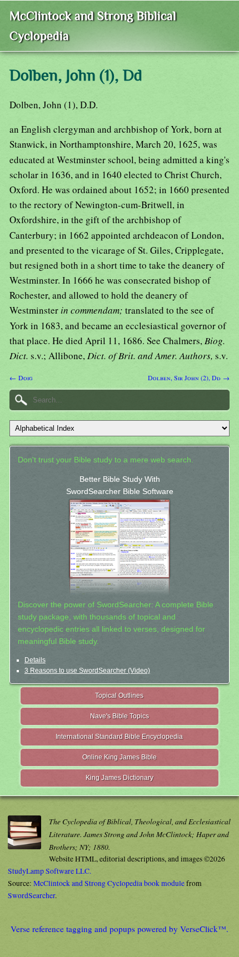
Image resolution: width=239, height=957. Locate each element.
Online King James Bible (119, 757)
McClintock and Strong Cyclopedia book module (109, 883)
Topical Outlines (119, 695)
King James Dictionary (119, 778)
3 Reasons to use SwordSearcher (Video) (87, 670)
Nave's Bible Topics (119, 716)
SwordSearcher (31, 895)
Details (35, 660)
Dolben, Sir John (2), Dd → (189, 377)
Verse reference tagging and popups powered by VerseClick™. (119, 928)
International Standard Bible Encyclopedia (119, 737)
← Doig (20, 377)
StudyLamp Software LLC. (49, 871)
